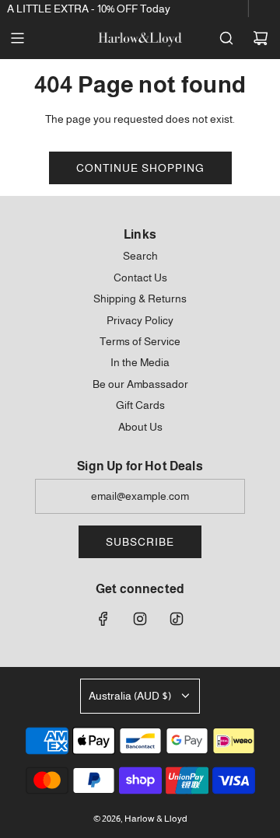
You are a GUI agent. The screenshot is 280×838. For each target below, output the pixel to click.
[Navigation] (17, 38)
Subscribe (140, 542)
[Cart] (260, 38)
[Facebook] (103, 619)
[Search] (226, 38)
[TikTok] (176, 619)
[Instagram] (140, 619)
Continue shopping (140, 168)
